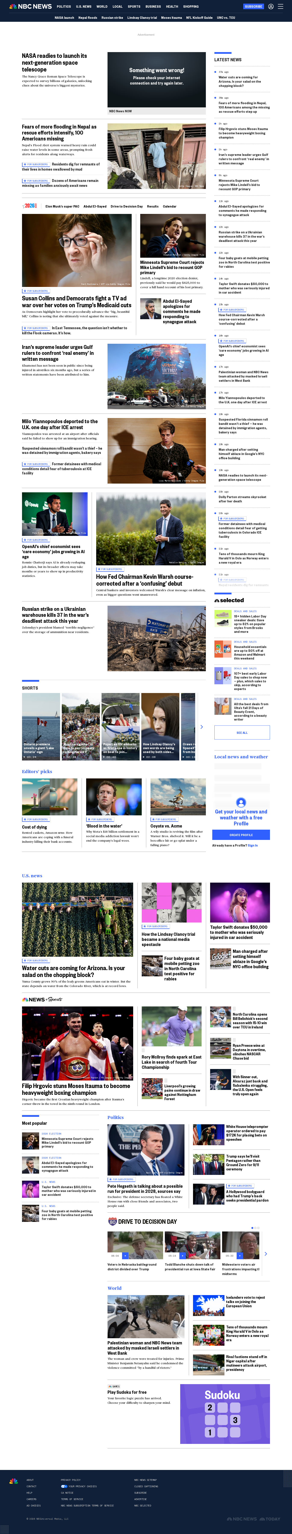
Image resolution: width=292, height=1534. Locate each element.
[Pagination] (252, 1228)
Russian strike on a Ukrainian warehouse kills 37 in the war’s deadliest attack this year (55, 614)
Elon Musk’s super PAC (62, 206)
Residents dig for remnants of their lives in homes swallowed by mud (61, 166)
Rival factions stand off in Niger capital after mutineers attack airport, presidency (246, 1363)
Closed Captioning (146, 1486)
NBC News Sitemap (145, 1479)
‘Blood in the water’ (104, 826)
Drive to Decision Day (127, 206)
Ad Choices (33, 1505)
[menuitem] (64, 6)
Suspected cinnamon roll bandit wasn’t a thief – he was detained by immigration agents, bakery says (62, 450)
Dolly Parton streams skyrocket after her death (242, 498)
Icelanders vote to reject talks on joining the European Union (245, 1301)
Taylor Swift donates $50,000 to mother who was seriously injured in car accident (244, 287)
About (30, 1479)
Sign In (253, 845)
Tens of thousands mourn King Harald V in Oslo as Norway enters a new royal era (244, 557)
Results (153, 206)
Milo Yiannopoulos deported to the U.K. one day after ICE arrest (60, 424)
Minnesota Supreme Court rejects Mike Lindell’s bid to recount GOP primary (172, 267)
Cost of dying (34, 827)
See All (242, 732)
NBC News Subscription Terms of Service (87, 1505)
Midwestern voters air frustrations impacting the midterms (242, 1269)
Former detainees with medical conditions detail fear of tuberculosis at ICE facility (61, 468)
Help (29, 1492)
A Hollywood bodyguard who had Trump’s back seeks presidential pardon (247, 1195)
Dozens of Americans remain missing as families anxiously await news (60, 183)
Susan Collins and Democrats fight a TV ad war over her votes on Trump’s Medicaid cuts (76, 301)
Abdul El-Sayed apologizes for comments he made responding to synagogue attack (182, 311)
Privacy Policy (70, 1479)
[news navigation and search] (281, 6)
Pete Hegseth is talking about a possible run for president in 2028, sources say (145, 1188)
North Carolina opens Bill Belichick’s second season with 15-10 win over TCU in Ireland (250, 1020)
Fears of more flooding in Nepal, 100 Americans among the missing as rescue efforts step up (244, 107)
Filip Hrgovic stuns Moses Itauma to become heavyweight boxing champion (243, 132)
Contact (31, 1486)
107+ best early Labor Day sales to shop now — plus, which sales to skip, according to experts (250, 681)
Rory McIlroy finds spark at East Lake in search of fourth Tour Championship (172, 1062)
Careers (31, 1499)
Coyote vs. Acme (166, 826)
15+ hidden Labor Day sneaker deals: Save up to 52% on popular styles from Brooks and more (250, 624)
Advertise (140, 1499)
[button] (118, 6)
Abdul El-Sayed (95, 206)
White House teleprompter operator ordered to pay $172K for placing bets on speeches (247, 1133)
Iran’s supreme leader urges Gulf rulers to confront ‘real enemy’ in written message (58, 352)
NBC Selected (142, 1505)
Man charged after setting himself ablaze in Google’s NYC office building (241, 453)
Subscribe (140, 1492)
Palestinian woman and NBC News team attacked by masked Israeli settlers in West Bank (243, 376)
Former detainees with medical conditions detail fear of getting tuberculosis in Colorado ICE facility (243, 530)
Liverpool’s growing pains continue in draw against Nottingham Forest (182, 1092)
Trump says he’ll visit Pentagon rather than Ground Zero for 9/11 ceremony (243, 1162)
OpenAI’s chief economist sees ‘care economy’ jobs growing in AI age (53, 551)
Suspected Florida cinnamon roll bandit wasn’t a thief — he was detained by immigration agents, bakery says (243, 425)
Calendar (170, 206)
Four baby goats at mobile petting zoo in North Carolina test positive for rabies (244, 262)
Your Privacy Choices (82, 1486)
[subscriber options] (271, 6)
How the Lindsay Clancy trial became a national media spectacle (168, 939)
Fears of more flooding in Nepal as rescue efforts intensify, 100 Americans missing (59, 132)
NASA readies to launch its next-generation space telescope (54, 62)
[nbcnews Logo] (13, 1481)
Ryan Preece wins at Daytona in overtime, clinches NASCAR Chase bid (249, 1051)
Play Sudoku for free (127, 1392)
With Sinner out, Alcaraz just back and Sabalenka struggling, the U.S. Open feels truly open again (250, 1085)
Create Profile (241, 835)
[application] (146, 1316)
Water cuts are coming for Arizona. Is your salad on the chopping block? (240, 81)
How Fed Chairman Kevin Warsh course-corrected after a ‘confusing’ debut (144, 579)
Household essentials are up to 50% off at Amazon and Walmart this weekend (250, 652)
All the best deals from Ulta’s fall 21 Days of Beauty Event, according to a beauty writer (251, 711)
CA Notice (67, 1492)
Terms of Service (72, 1499)
